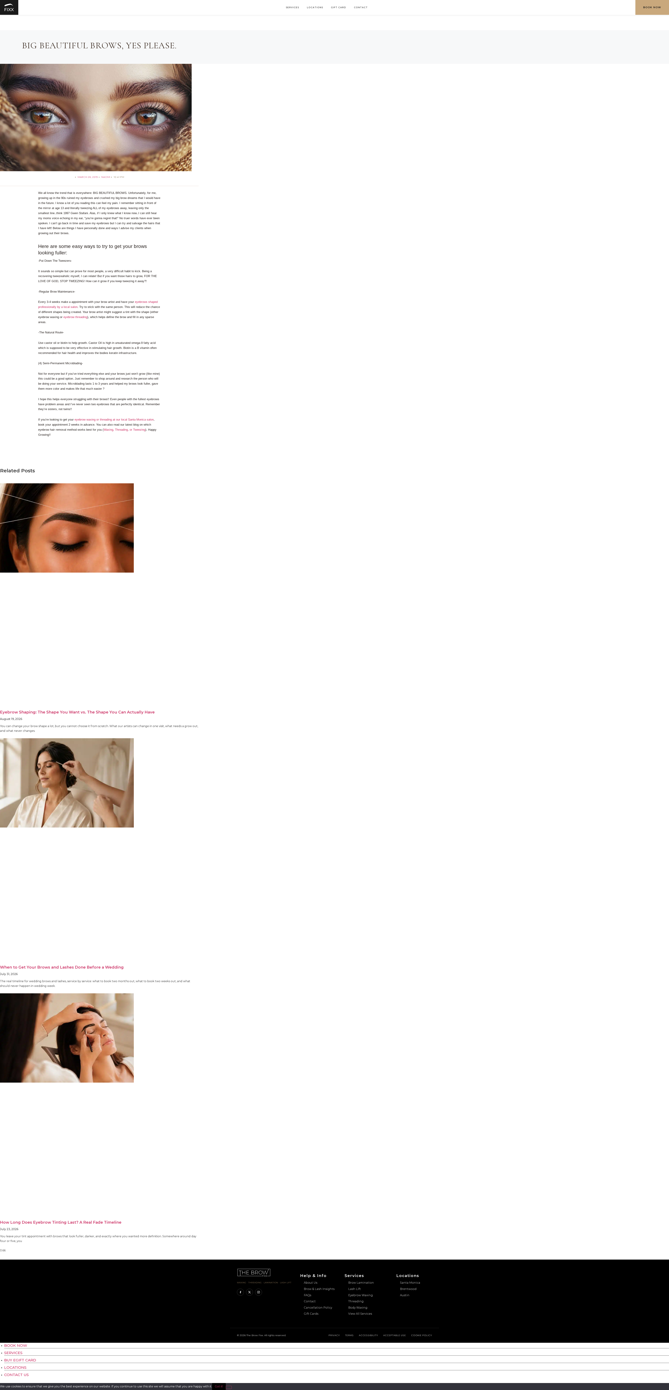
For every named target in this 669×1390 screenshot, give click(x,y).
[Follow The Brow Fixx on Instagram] (258, 1292)
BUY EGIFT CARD (20, 1360)
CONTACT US (16, 1375)
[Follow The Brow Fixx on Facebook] (240, 1292)
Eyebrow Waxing (360, 1295)
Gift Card (338, 7)
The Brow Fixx (254, 1335)
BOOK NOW (15, 1345)
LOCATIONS (15, 1367)
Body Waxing (357, 1307)
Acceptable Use (394, 1335)
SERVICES (13, 1353)
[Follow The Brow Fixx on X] (249, 1292)
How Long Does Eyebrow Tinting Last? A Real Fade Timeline (60, 1222)
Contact (361, 7)
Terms (349, 1335)
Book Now (652, 7)
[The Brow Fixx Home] (254, 1276)
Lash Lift (354, 1289)
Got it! (219, 1386)
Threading (356, 1301)
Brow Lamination (361, 1282)
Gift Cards (311, 1313)
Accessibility (368, 1335)
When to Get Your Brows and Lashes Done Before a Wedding (62, 967)
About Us (310, 1282)
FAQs (307, 1295)
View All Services (360, 1313)
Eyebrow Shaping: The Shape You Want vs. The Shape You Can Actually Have (77, 712)
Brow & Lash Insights (319, 1289)
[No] (229, 1387)
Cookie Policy (421, 1335)
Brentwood (408, 1289)
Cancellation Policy (318, 1307)
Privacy (334, 1335)
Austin (404, 1295)
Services (292, 7)
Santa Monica (410, 1282)
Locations (315, 7)
